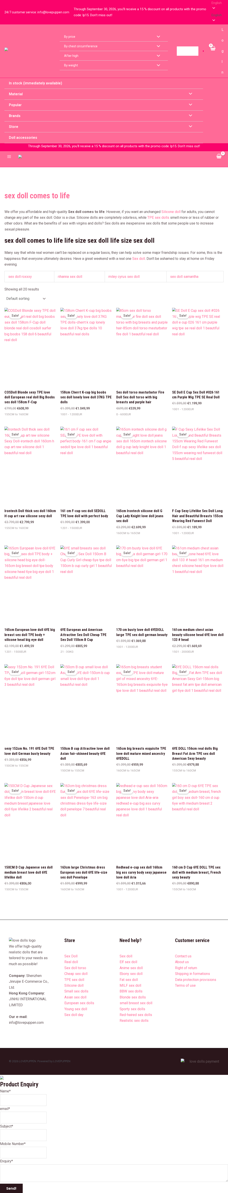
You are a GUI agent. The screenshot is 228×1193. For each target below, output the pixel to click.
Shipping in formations (192, 974)
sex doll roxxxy (20, 276)
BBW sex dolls (131, 991)
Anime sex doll (131, 968)
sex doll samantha (184, 276)
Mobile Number (13, 1144)
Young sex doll (75, 1009)
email (5, 1109)
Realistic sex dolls (134, 1020)
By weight (71, 65)
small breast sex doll (136, 1003)
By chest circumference (81, 46)
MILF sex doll (130, 985)
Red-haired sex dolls (136, 1015)
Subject (6, 1126)
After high (71, 56)
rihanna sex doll (70, 276)
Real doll (71, 962)
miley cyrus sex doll (124, 276)
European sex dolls (79, 1003)
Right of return (186, 968)
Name (5, 1091)
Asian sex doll (75, 997)
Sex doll (138, 258)
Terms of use (185, 985)
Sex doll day (73, 1015)
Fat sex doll (129, 980)
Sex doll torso (75, 968)
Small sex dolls (76, 991)
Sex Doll (70, 956)
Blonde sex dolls (133, 997)
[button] (218, 15)
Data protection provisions (195, 980)
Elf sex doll (128, 962)
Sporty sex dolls (132, 1009)
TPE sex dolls (158, 217)
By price (69, 36)
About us (182, 962)
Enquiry (6, 1161)
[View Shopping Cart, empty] (212, 51)
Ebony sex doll (131, 974)
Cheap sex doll (76, 974)
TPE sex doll (74, 980)
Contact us (183, 956)
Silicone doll (171, 212)
